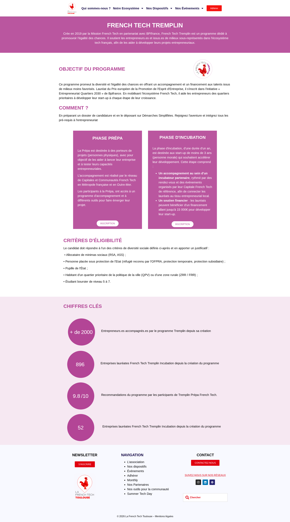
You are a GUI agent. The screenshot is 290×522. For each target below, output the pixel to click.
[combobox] (205, 497)
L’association (135, 462)
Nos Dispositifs (157, 8)
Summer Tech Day (139, 493)
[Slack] (212, 482)
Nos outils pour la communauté (148, 489)
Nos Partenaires (138, 484)
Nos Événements (187, 8)
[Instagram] (198, 482)
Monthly (132, 480)
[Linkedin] (205, 482)
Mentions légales (164, 516)
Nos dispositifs (137, 466)
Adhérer (132, 475)
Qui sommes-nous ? (96, 8)
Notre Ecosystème (126, 8)
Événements (135, 471)
